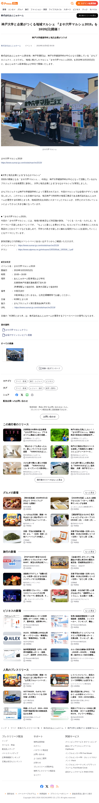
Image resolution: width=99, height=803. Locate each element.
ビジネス (76, 9)
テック (85, 9)
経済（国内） (51, 388)
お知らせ (37, 762)
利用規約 (43, 794)
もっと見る (89, 493)
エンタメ (11, 9)
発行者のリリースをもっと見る (49, 480)
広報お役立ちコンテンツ (12, 761)
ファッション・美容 (39, 9)
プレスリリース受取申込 (43, 767)
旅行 (27, 9)
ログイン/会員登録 (88, 3)
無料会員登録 (39, 742)
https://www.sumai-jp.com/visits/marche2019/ (21, 163)
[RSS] (57, 786)
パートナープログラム (27, 794)
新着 (4, 9)
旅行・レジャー (36, 381)
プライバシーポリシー (59, 794)
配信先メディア (8, 749)
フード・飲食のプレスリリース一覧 (25, 728)
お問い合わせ (49, 417)
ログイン (37, 746)
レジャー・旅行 (36, 388)
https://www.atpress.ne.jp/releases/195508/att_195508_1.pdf (45, 249)
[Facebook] (16, 395)
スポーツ (67, 9)
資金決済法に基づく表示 (82, 794)
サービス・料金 (8, 745)
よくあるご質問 (40, 758)
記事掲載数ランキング (11, 757)
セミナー (37, 775)
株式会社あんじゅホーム (11, 46)
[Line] (27, 395)
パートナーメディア (10, 753)
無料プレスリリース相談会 (44, 771)
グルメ (20, 9)
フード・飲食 (21, 381)
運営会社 (10, 794)
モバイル (93, 9)
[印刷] (32, 395)
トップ (3, 728)
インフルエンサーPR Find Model (78, 753)
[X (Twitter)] (22, 395)
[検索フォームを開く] (72, 3)
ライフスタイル (55, 9)
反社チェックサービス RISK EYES (79, 772)
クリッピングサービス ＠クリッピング (81, 742)
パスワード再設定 (41, 750)
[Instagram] (52, 786)
